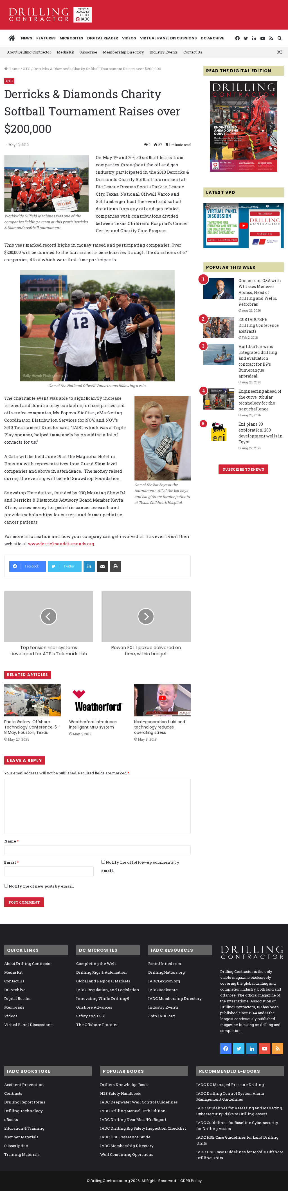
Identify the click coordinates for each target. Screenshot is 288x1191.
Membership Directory (123, 52)
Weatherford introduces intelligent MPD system (93, 724)
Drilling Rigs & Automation (101, 972)
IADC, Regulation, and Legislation (107, 989)
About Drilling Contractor (29, 52)
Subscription (16, 1145)
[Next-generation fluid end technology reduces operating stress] (162, 700)
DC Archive (212, 38)
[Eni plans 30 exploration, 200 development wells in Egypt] (218, 432)
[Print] (115, 566)
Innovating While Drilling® (102, 998)
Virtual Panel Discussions (168, 38)
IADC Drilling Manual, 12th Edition (133, 1110)
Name (11, 841)
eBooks (11, 1119)
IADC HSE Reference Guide (125, 1136)
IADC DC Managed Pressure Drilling (230, 1084)
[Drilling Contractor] (48, 15)
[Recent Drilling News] (243, 170)
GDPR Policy (191, 1180)
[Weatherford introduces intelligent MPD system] (97, 700)
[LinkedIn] (89, 566)
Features (46, 38)
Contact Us (192, 52)
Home (14, 68)
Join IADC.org (161, 1015)
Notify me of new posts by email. (41, 886)
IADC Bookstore (163, 989)
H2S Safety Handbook (120, 1093)
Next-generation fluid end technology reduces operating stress (159, 727)
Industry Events (164, 52)
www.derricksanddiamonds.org (61, 543)
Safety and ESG (90, 1015)
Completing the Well (96, 963)
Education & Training (24, 1128)
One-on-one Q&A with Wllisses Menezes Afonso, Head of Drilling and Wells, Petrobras (259, 292)
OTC (26, 68)
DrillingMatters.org (166, 972)
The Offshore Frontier (97, 1024)
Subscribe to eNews (243, 469)
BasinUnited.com (164, 963)
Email (11, 862)
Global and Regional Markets (103, 981)
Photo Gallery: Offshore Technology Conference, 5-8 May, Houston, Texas (31, 727)
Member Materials (21, 1136)
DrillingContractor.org (110, 1180)
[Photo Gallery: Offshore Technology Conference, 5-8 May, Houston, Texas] (32, 700)
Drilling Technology (23, 1110)
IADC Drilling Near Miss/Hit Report (133, 1119)
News (26, 38)
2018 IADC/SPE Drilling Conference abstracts (258, 325)
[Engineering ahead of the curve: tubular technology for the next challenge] (218, 399)
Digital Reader (102, 38)
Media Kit (65, 52)
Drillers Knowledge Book (124, 1084)
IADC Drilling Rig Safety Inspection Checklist (143, 1128)
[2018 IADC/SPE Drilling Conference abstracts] (218, 327)
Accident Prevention (24, 1084)
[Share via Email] (102, 566)
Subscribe (88, 52)
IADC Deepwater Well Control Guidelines (139, 1102)
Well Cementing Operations (126, 1154)
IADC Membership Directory (175, 998)
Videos (129, 38)
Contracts (13, 1093)
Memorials (14, 1007)
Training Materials (22, 1154)
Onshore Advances (94, 1007)
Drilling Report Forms (24, 1102)
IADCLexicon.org (164, 981)
